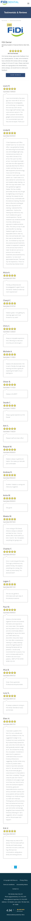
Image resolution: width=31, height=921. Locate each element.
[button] (28, 3)
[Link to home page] (13, 2)
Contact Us (15, 889)
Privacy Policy (23, 880)
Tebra (23, 914)
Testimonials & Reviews (15, 20)
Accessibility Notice (22, 884)
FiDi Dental (4, 20)
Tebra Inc (15, 880)
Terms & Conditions (9, 884)
